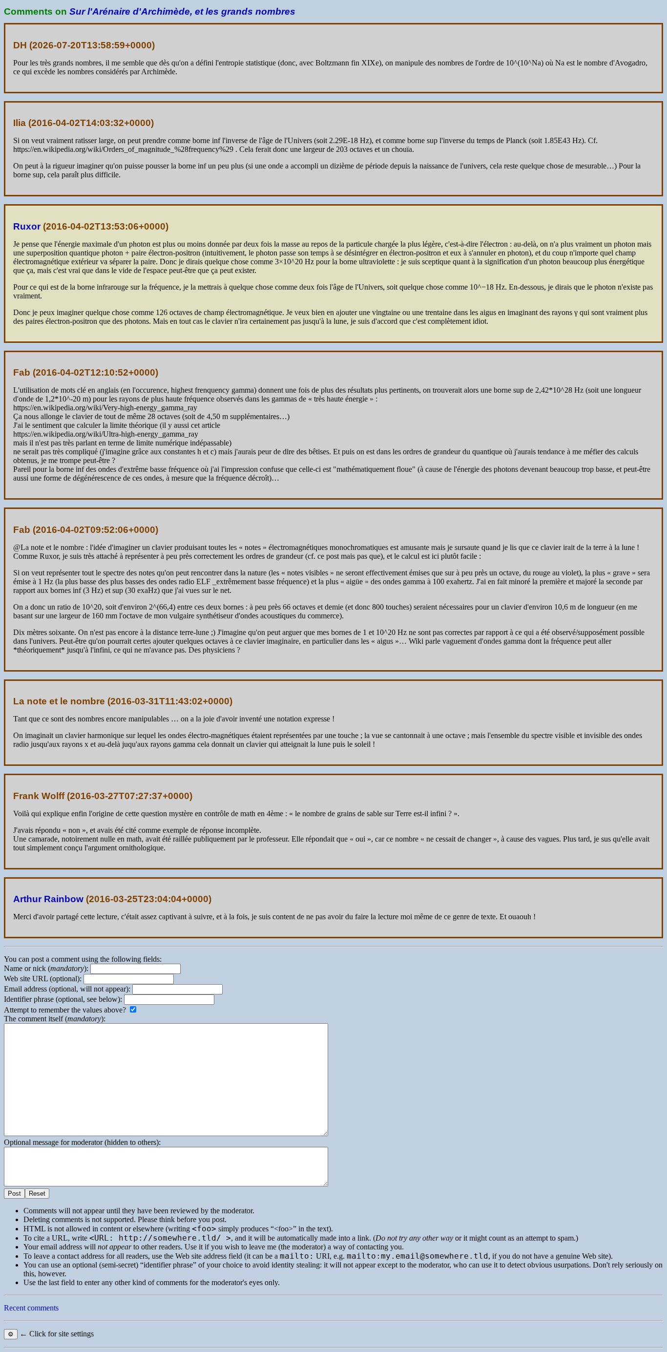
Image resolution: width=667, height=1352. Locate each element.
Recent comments (31, 1308)
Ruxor (27, 226)
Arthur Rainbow (48, 899)
